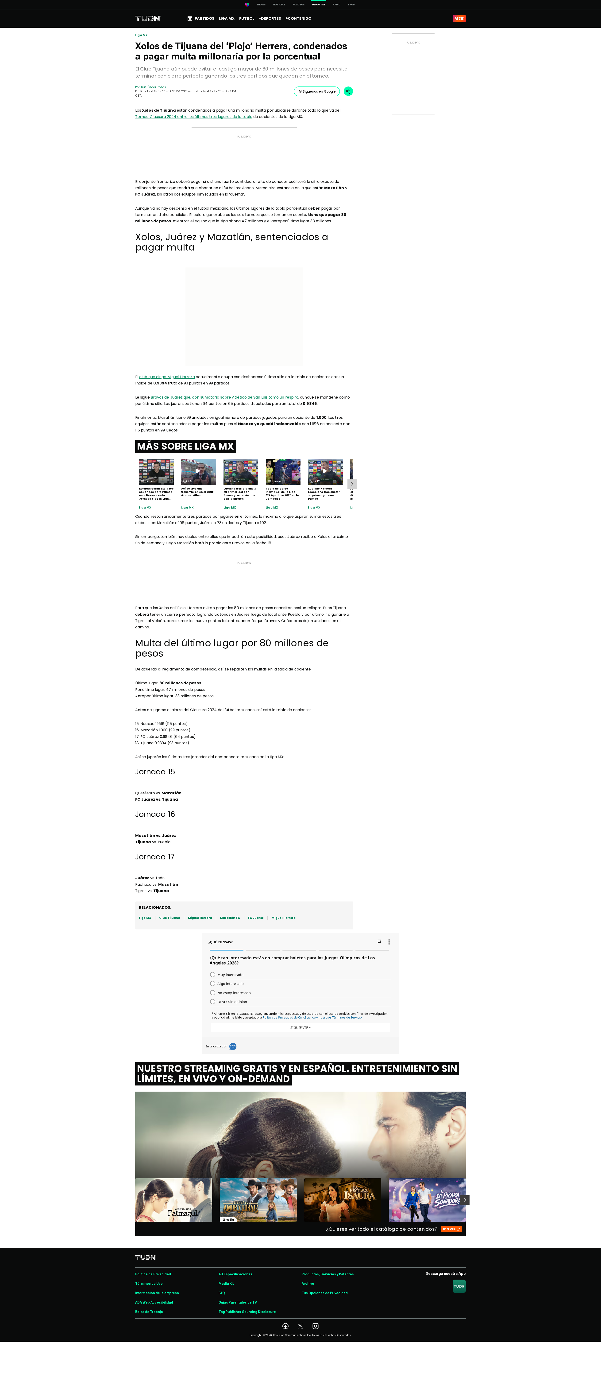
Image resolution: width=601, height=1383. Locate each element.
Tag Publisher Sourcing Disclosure (247, 1312)
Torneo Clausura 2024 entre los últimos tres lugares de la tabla (193, 116)
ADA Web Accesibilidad (154, 1302)
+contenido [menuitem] (298, 18)
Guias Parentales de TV (238, 1302)
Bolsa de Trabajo (149, 1312)
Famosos (299, 4)
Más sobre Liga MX (185, 446)
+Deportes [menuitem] (270, 18)
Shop (351, 4)
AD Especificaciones (235, 1274)
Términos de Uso (149, 1283)
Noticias (279, 4)
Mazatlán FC (230, 918)
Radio (336, 4)
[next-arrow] (352, 484)
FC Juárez (256, 918)
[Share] (348, 91)
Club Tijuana (169, 918)
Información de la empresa (157, 1293)
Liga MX (141, 35)
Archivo (308, 1283)
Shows (261, 4)
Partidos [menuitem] (204, 18)
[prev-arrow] (132, 1200)
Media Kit (226, 1283)
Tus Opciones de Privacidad (325, 1293)
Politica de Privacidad (153, 1274)
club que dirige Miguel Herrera (167, 377)
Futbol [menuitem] (246, 18)
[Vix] (459, 18)
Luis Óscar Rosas (153, 87)
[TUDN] (148, 18)
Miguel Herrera (200, 918)
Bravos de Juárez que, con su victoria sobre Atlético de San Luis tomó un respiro (224, 397)
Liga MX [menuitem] (227, 18)
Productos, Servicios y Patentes (328, 1274)
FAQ (222, 1293)
